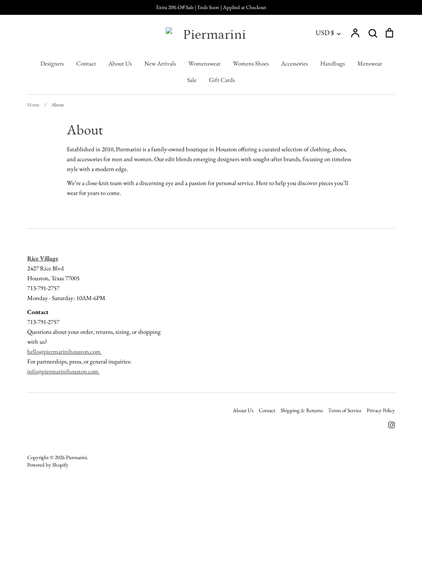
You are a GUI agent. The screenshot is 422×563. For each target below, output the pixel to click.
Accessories (294, 63)
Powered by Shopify (47, 464)
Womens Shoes (251, 63)
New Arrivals (160, 63)
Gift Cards (222, 80)
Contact (86, 63)
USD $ (325, 32)
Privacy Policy (381, 410)
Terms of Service (344, 410)
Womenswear (204, 63)
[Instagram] (388, 424)
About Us (120, 63)
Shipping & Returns (302, 410)
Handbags (332, 63)
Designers (52, 63)
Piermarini (76, 457)
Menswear (369, 63)
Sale (192, 80)
